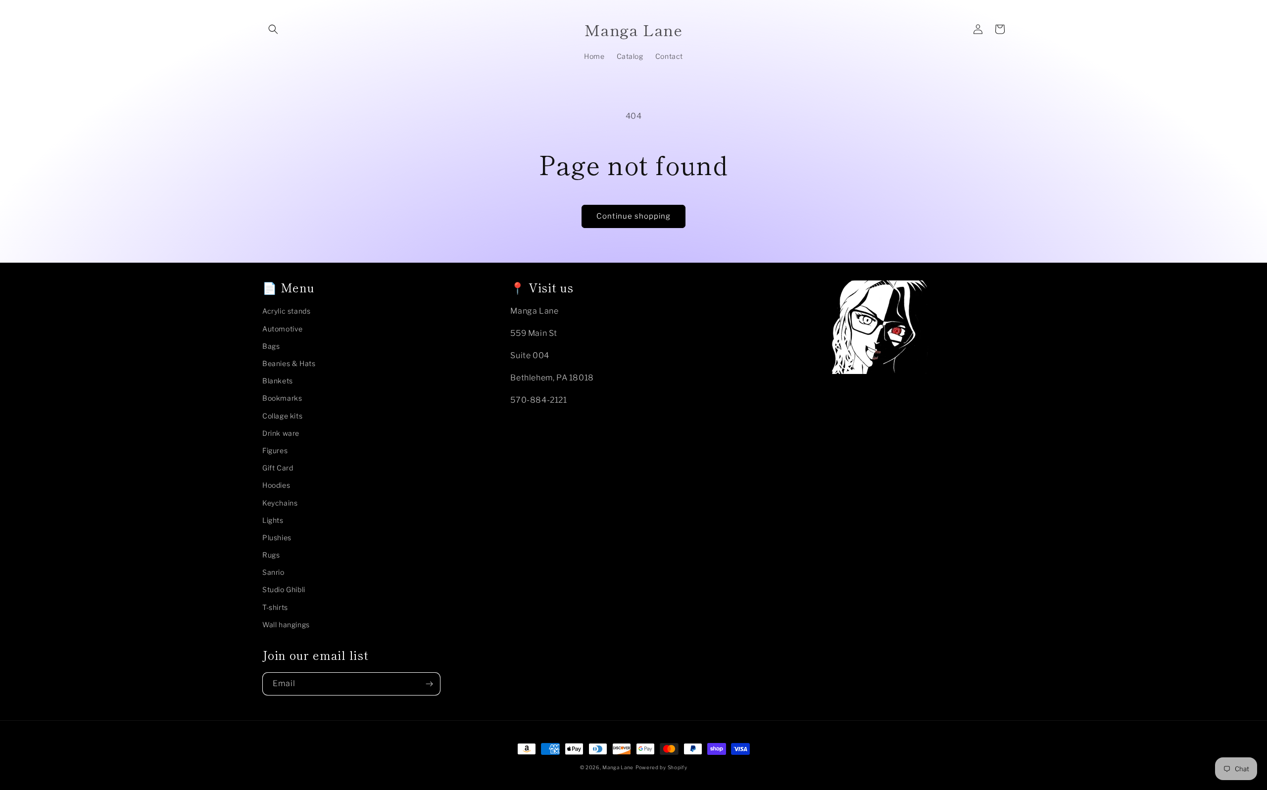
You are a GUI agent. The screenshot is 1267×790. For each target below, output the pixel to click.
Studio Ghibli (283, 589)
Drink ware (280, 433)
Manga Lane (618, 767)
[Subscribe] (429, 684)
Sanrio (273, 572)
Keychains (279, 503)
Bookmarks (282, 398)
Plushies (277, 537)
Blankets (277, 380)
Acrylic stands (286, 311)
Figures (275, 450)
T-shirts (275, 607)
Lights (273, 520)
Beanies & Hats (288, 363)
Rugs (271, 555)
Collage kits (282, 416)
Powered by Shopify (661, 767)
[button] (273, 29)
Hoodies (276, 485)
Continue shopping (633, 216)
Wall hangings (286, 624)
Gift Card (277, 468)
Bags (271, 346)
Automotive (282, 329)
